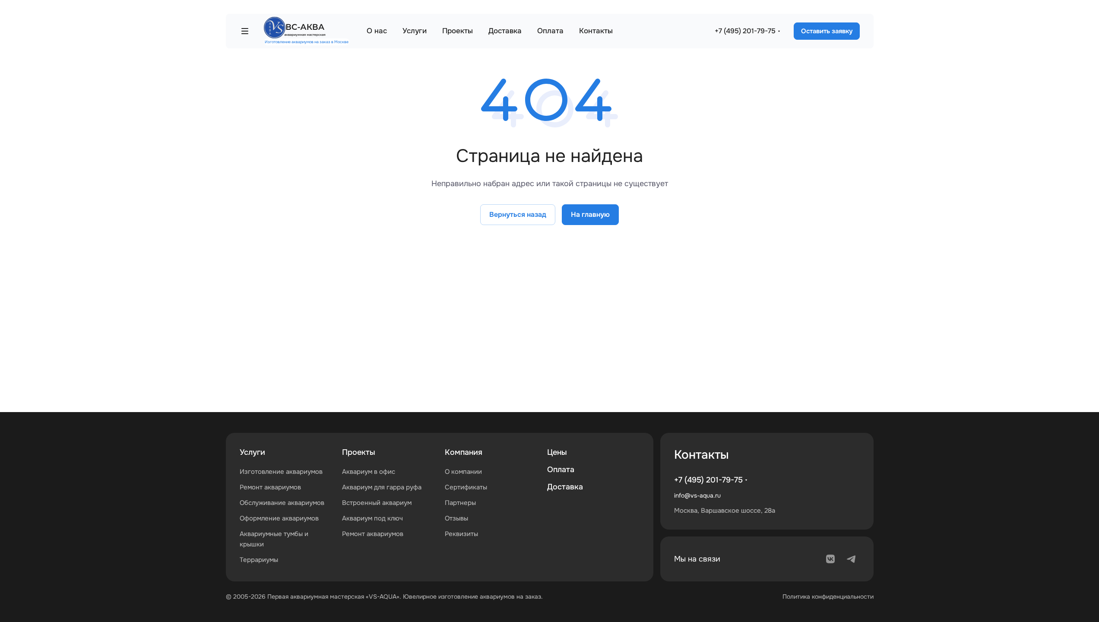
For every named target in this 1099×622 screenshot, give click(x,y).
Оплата (560, 469)
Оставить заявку (826, 31)
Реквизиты (461, 534)
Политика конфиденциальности (828, 596)
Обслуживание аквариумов (282, 502)
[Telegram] (851, 559)
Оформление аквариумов (279, 518)
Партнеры (460, 502)
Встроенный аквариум (377, 502)
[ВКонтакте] (830, 559)
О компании (463, 471)
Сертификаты (466, 487)
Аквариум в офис (368, 471)
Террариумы (259, 559)
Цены (557, 452)
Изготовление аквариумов (281, 471)
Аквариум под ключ (372, 518)
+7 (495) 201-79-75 (745, 30)
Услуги (252, 452)
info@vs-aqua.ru (697, 495)
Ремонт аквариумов (270, 487)
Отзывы (456, 518)
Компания (463, 452)
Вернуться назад (517, 214)
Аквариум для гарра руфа (381, 487)
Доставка (565, 487)
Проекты (358, 452)
